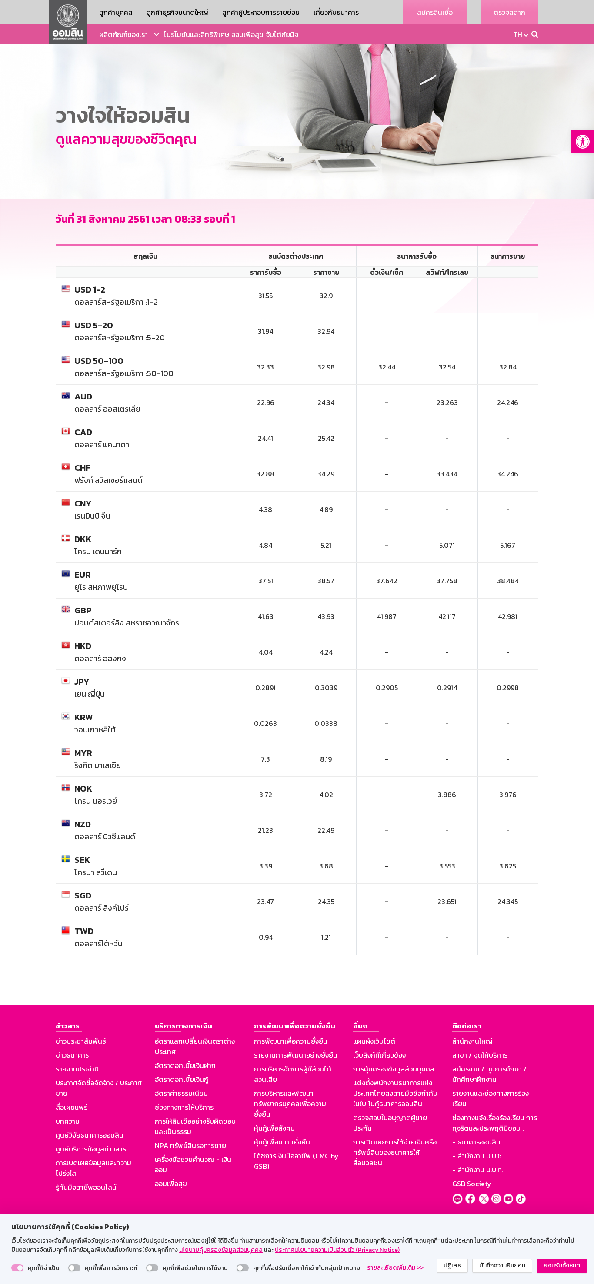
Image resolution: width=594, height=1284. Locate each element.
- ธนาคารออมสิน (476, 1142)
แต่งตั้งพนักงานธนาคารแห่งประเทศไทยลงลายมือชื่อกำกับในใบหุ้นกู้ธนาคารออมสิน (395, 1093)
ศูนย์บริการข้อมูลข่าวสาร (91, 1149)
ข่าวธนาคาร (72, 1055)
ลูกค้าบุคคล (116, 12)
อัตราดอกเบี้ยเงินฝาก (185, 1065)
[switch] (17, 1267)
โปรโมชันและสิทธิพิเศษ (196, 34)
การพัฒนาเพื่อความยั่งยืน (290, 1041)
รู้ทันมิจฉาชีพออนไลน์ (86, 1187)
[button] (582, 141)
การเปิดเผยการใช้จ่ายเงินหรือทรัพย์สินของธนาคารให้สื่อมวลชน (395, 1152)
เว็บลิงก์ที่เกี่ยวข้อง (379, 1055)
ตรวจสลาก (509, 12)
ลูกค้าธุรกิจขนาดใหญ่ (177, 12)
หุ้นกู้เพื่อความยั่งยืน (282, 1142)
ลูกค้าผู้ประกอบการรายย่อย (261, 12)
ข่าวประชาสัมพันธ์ (81, 1041)
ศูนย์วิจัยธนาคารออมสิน (89, 1135)
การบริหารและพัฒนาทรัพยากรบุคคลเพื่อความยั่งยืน (290, 1103)
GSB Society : (473, 1183)
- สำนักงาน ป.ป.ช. (477, 1156)
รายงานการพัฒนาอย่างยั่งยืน (295, 1055)
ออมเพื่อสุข (247, 34)
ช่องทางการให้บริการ (184, 1107)
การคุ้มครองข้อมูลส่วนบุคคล (393, 1069)
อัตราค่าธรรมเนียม (181, 1093)
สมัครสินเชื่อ (435, 12)
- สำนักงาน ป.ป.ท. (477, 1169)
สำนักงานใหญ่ (472, 1041)
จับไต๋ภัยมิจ (282, 34)
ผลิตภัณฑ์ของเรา (123, 34)
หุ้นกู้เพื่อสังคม (274, 1128)
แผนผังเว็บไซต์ (374, 1041)
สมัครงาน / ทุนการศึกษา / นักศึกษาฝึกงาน (489, 1074)
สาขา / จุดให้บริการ (479, 1055)
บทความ (68, 1121)
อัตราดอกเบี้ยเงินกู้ (181, 1079)
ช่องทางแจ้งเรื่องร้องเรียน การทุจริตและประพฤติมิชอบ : (494, 1122)
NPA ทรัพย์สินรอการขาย (190, 1145)
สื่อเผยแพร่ (71, 1107)
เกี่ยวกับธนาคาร (336, 12)
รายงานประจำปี (77, 1069)
